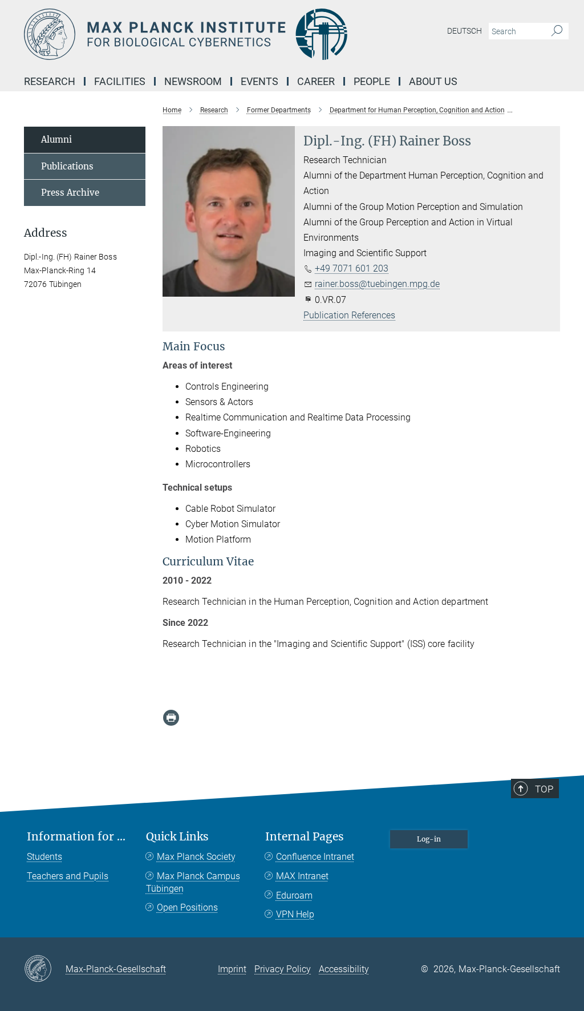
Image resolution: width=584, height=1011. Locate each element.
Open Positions (187, 907)
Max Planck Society (196, 856)
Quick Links (177, 836)
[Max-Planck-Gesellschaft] (45, 969)
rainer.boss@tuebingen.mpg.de (377, 283)
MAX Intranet (302, 876)
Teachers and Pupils (67, 876)
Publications (67, 166)
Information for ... (76, 836)
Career (316, 81)
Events (259, 81)
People (372, 81)
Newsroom (193, 81)
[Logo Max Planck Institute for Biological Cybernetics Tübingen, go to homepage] (238, 34)
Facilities (119, 81)
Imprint (232, 969)
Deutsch (464, 30)
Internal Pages (304, 836)
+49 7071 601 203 (351, 268)
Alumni (56, 139)
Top (544, 789)
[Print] (171, 717)
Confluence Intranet (315, 856)
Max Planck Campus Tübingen (193, 882)
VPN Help (295, 914)
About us (433, 81)
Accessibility (344, 969)
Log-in (429, 839)
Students (44, 856)
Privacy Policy (282, 969)
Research (49, 81)
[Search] (557, 31)
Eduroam (294, 895)
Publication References (349, 315)
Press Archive (70, 192)
